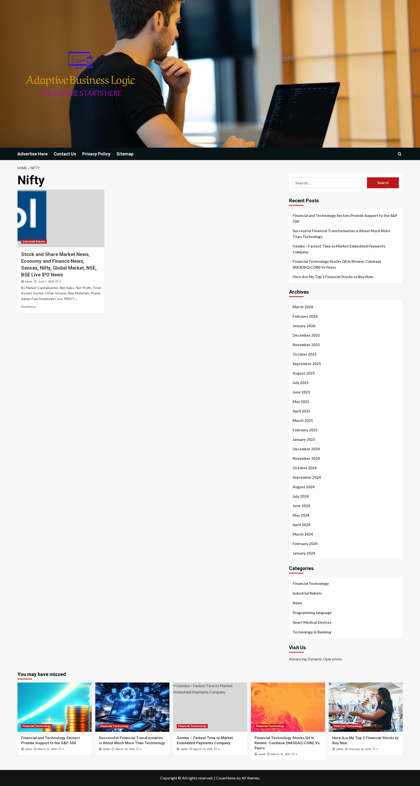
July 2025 (301, 382)
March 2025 (303, 420)
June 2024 (301, 506)
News (297, 603)
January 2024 (304, 553)
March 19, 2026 (202, 749)
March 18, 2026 (280, 754)
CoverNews (226, 778)
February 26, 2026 (360, 749)
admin (28, 281)
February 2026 (305, 316)
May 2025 (301, 401)
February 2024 (305, 543)
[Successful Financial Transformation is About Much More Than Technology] (132, 707)
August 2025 (304, 373)
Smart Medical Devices (312, 622)
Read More (28, 306)
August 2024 (304, 487)
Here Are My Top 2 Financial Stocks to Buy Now (333, 276)
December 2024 (306, 449)
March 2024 (303, 534)
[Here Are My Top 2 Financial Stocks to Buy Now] (366, 707)
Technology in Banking (312, 632)
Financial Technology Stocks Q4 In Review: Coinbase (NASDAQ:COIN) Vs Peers (337, 264)
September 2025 (307, 363)
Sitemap (124, 153)
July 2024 (301, 496)
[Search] (400, 154)
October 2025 (305, 354)
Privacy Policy (96, 153)
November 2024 (306, 458)
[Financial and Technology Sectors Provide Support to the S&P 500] (55, 707)
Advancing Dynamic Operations (315, 659)
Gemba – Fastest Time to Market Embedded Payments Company (339, 249)
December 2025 (306, 335)
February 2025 (305, 430)
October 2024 (305, 468)
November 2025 (306, 344)
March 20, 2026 (125, 749)
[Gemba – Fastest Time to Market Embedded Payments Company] (210, 707)
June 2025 (301, 392)
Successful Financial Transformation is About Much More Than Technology (341, 234)
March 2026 (303, 307)
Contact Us (65, 153)
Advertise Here (33, 153)
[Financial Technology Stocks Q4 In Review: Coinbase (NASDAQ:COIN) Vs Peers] (288, 707)
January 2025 (304, 439)
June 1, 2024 (46, 281)
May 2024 (301, 515)
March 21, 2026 (47, 749)
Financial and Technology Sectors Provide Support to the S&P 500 (345, 218)
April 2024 (301, 524)
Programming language (312, 612)
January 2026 (304, 326)
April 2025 (301, 411)
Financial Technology (311, 583)
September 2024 (307, 477)
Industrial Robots (34, 241)
